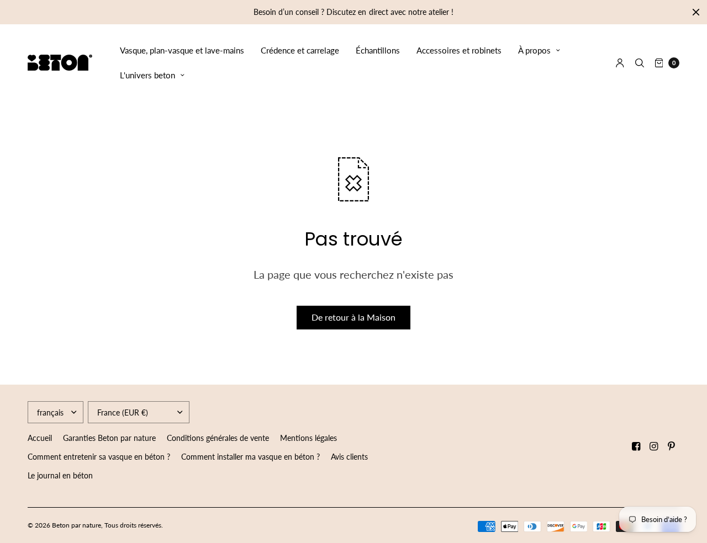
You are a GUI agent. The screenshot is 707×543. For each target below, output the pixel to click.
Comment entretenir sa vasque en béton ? (99, 456)
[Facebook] (636, 446)
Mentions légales (308, 438)
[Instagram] (654, 446)
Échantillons (378, 50)
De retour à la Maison (353, 317)
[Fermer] (696, 12)
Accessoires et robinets (459, 50)
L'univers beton (147, 75)
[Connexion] (620, 63)
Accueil (40, 438)
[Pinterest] (672, 446)
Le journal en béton (60, 475)
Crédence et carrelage (300, 50)
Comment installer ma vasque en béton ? (250, 456)
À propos (534, 50)
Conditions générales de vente (218, 438)
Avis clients (349, 456)
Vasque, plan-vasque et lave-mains (182, 50)
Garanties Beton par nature (109, 438)
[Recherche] (639, 63)
